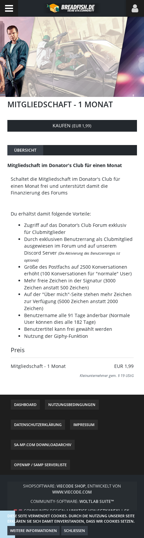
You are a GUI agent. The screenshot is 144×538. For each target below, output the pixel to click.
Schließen (74, 530)
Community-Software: (72, 501)
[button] (9, 8)
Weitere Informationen (33, 530)
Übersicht (25, 150)
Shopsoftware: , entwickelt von (72, 489)
